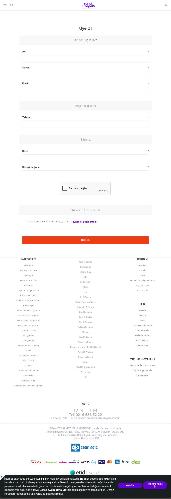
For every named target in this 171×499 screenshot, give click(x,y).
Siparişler (142, 270)
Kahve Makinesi (85, 357)
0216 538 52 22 (89, 415)
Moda (85, 287)
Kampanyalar (142, 375)
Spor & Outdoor (85, 322)
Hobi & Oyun (28, 376)
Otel (86, 277)
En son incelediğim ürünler (142, 280)
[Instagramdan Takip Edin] (88, 410)
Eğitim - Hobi (85, 272)
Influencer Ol (142, 345)
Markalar (142, 310)
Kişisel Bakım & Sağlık (85, 302)
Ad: (24, 51)
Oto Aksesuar (85, 312)
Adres (142, 275)
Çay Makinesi (85, 337)
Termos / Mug (28, 381)
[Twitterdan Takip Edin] (76, 410)
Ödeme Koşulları (142, 330)
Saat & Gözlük (85, 317)
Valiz (28, 351)
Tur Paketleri (85, 282)
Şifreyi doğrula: (31, 167)
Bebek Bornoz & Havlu (28, 315)
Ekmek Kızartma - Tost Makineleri (85, 347)
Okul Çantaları (28, 341)
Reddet (84, 478)
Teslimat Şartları (142, 335)
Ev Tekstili (28, 366)
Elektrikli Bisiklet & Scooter (28, 300)
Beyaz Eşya (28, 305)
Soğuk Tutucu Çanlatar (28, 346)
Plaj (85, 292)
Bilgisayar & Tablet (28, 270)
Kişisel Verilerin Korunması (142, 365)
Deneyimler (85, 267)
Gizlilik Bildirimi (142, 340)
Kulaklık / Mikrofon (28, 280)
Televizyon (28, 275)
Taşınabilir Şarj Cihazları (28, 290)
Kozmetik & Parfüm (85, 307)
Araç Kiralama (85, 262)
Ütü (85, 377)
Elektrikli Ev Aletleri (28, 295)
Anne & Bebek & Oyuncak (28, 310)
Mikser (85, 362)
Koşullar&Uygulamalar (142, 370)
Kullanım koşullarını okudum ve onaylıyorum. (47, 221)
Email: (25, 83)
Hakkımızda (142, 290)
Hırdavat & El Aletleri (28, 371)
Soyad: (26, 67)
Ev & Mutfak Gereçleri (28, 356)
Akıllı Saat (28, 285)
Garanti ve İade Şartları (142, 325)
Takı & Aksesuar (85, 327)
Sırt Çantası (28, 336)
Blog (142, 320)
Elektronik (28, 265)
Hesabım (142, 265)
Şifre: (25, 151)
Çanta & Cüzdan (28, 330)
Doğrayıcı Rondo (85, 342)
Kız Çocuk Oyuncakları (28, 325)
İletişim (142, 315)
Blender (85, 332)
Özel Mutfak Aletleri (85, 367)
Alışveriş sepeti (142, 285)
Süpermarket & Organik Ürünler (28, 386)
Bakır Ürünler (28, 361)
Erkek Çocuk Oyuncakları (28, 320)
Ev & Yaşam (85, 297)
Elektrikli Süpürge (85, 352)
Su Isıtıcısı (85, 372)
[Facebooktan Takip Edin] (82, 410)
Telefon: (27, 117)
